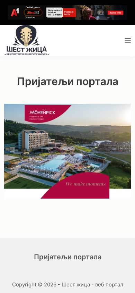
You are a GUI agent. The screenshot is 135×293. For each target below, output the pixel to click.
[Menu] (128, 40)
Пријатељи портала (67, 257)
